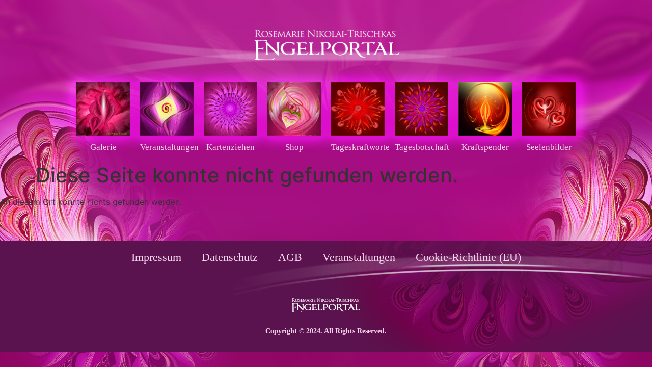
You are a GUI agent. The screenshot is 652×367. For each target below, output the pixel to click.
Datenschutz (230, 257)
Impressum (156, 257)
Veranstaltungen (358, 257)
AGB (290, 257)
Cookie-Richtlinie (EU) (468, 257)
